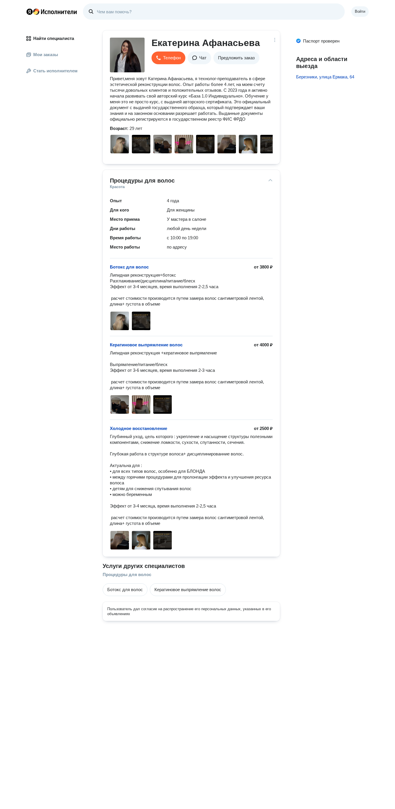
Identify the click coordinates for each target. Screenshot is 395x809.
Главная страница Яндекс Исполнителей (51, 11)
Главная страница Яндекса (29, 11)
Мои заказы (45, 54)
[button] (168, 58)
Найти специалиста (53, 38)
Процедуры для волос (127, 574)
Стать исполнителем (55, 70)
